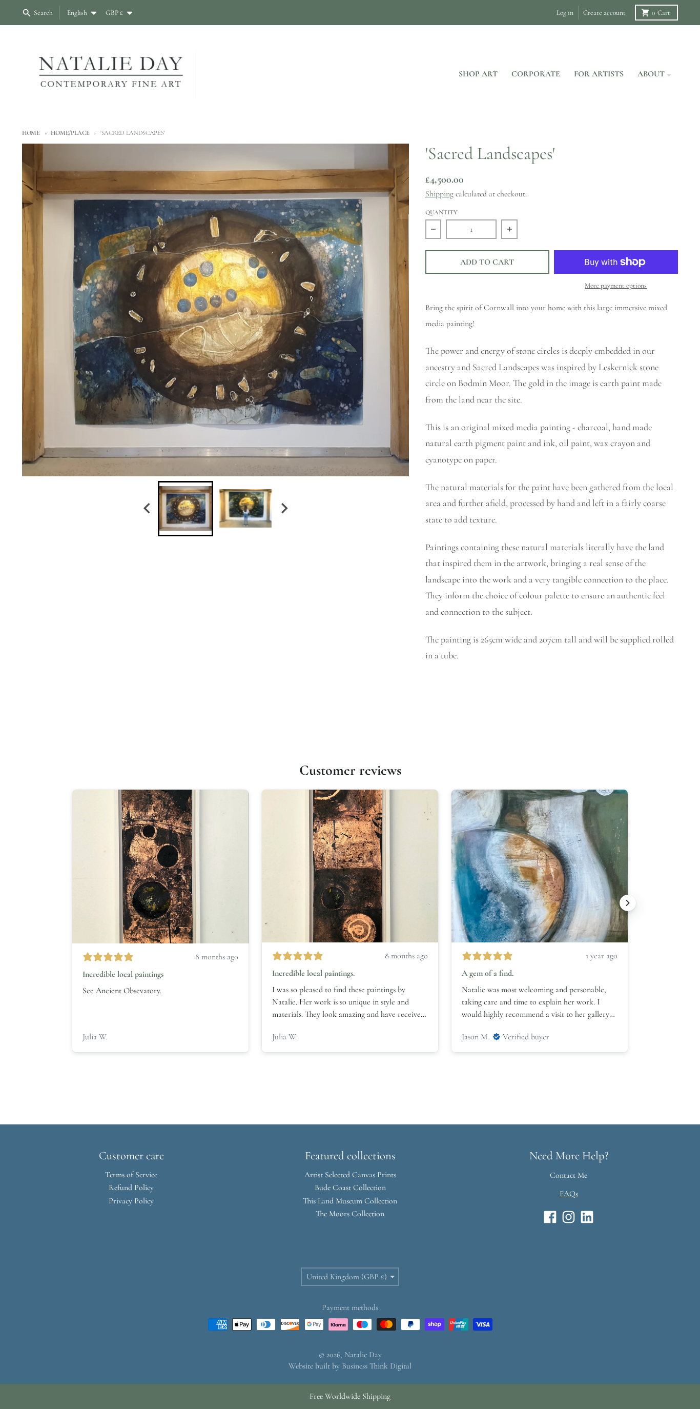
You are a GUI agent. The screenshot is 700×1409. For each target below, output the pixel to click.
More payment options (616, 285)
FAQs (569, 1194)
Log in (565, 13)
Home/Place (70, 133)
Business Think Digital (376, 1366)
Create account (604, 13)
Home (31, 133)
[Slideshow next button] (628, 903)
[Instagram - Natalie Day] (568, 1217)
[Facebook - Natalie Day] (550, 1217)
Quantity (441, 212)
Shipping (439, 194)
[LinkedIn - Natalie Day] (587, 1217)
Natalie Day (363, 1355)
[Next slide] (284, 508)
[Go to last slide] (147, 508)
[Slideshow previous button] (72, 903)
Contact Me (568, 1175)
